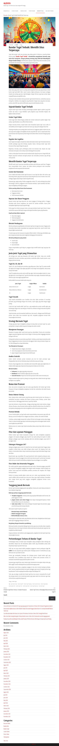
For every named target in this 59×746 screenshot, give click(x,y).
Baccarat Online (49, 11)
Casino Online (15, 11)
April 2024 (6, 703)
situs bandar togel (41, 586)
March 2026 (6, 646)
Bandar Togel (40, 11)
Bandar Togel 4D (20, 584)
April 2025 (6, 670)
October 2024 (6, 687)
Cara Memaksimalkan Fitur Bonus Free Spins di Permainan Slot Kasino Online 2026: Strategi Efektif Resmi (25, 613)
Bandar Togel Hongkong (28, 584)
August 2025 (6, 665)
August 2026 (6, 632)
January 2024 (6, 711)
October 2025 (6, 660)
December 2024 (7, 681)
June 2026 (6, 638)
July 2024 (5, 695)
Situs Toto (6, 741)
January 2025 (6, 678)
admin (16, 45)
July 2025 (5, 668)
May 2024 (6, 700)
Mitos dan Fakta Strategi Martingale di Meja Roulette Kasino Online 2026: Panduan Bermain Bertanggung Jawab (27, 616)
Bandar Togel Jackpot (44, 584)
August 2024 (6, 692)
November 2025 (7, 657)
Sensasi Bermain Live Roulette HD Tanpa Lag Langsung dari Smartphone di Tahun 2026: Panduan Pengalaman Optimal (28, 606)
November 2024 (7, 684)
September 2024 (7, 689)
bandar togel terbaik (26, 586)
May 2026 (6, 641)
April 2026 (6, 643)
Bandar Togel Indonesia (36, 584)
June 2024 (6, 697)
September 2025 (7, 662)
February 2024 (7, 708)
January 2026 (6, 651)
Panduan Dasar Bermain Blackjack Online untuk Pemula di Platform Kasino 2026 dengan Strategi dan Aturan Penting (27, 619)
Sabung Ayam (23, 11)
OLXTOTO (7, 3)
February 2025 (7, 676)
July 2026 (5, 635)
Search (5, 595)
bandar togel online (12, 586)
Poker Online (32, 11)
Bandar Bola (6, 11)
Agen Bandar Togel (14, 584)
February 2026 (7, 649)
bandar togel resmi (19, 586)
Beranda (5, 15)
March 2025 (6, 673)
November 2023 (7, 716)
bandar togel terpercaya (34, 586)
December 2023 (7, 714)
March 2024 (6, 706)
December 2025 (7, 654)
